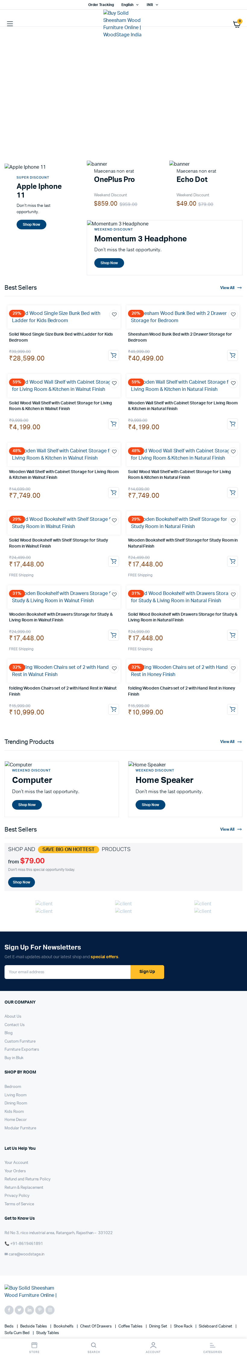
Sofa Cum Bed (17, 1333)
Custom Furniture (20, 1041)
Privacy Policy (17, 1196)
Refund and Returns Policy (28, 1179)
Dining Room (16, 1103)
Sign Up (147, 972)
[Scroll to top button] (237, 1332)
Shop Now (43, 128)
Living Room (16, 1095)
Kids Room (14, 1112)
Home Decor (16, 1120)
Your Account (16, 1163)
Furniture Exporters (22, 1050)
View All (227, 288)
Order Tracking (101, 5)
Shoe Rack (183, 1326)
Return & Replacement (24, 1188)
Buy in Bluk (14, 1058)
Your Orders (15, 1171)
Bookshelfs (64, 1326)
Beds (9, 1326)
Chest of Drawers (96, 1326)
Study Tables (47, 1333)
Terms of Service (19, 1204)
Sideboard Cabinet (216, 1326)
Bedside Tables (34, 1326)
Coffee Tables (131, 1326)
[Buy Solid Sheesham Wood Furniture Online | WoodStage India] (123, 24)
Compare (117, 326)
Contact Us (15, 1025)
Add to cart (113, 355)
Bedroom (13, 1087)
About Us (13, 1017)
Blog (9, 1033)
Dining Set (158, 1326)
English (127, 5)
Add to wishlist (114, 314)
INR (150, 5)
